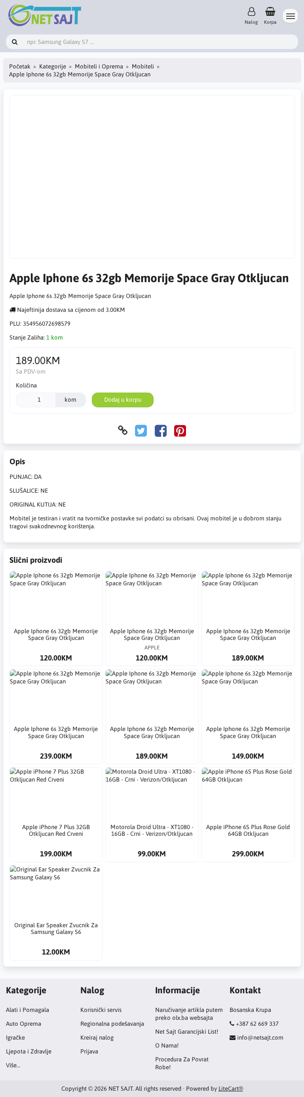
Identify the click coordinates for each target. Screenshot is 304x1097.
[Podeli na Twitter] (141, 430)
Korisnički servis (101, 1009)
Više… (13, 1065)
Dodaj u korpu (122, 399)
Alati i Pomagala (27, 1009)
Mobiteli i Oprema (99, 66)
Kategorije (52, 66)
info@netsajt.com (260, 1037)
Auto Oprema (23, 1023)
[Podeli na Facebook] (161, 430)
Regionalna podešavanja (112, 1023)
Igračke (15, 1037)
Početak (19, 66)
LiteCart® (230, 1088)
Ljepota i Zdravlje (28, 1051)
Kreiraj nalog (97, 1037)
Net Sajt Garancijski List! (186, 1031)
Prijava (89, 1051)
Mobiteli (143, 66)
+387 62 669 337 (257, 1023)
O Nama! (167, 1045)
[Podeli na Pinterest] (180, 430)
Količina (26, 385)
